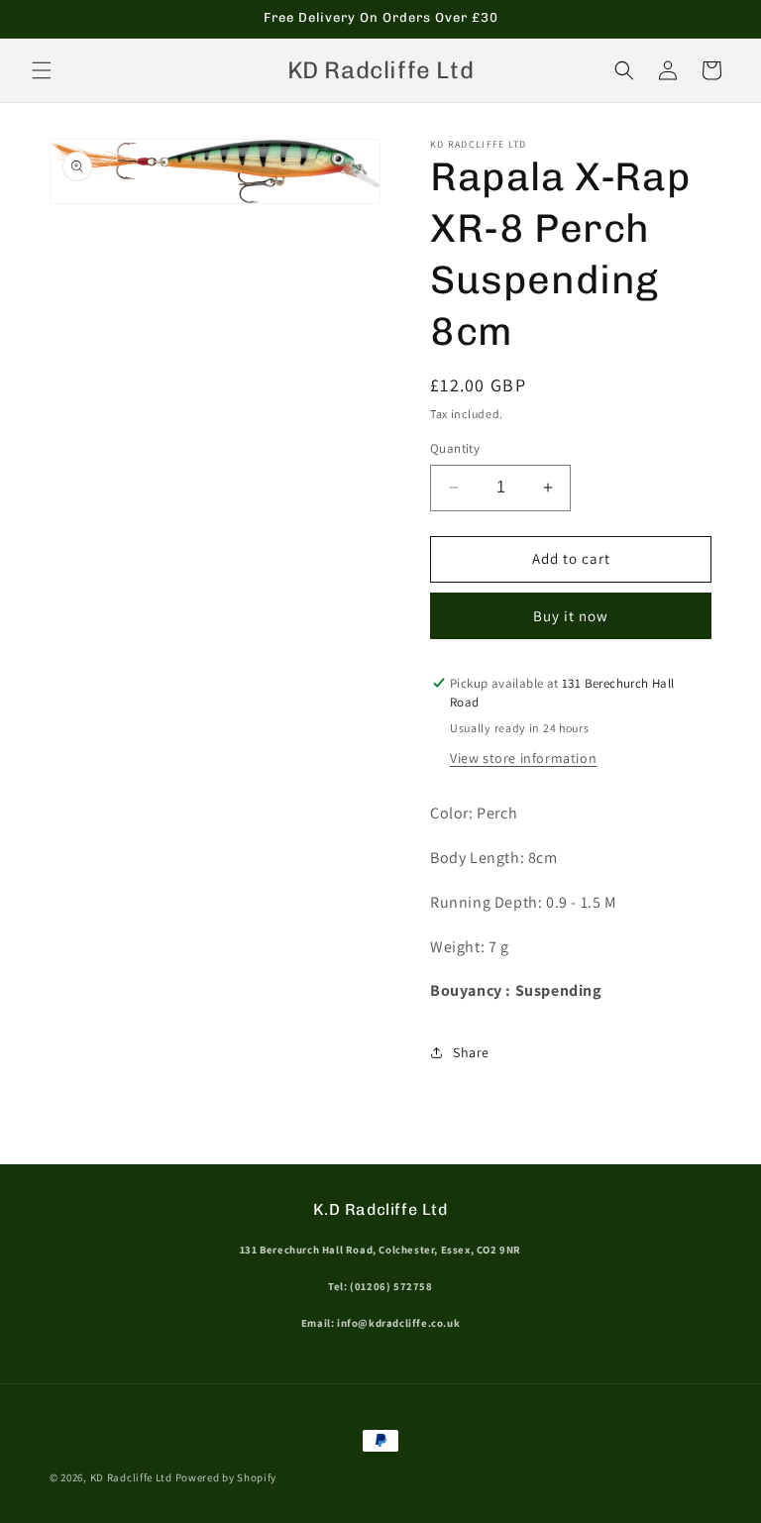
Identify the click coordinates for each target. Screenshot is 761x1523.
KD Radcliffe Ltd (131, 1477)
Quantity (455, 448)
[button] (41, 70)
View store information (523, 758)
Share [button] (471, 1052)
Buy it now (570, 615)
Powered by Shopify (226, 1477)
